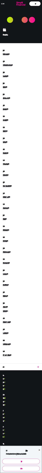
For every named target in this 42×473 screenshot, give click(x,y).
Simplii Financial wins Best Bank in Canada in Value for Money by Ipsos (5, 241)
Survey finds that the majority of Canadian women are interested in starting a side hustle (5, 208)
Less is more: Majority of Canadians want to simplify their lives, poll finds (5, 333)
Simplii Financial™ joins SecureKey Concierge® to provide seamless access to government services (5, 296)
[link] (35, 3)
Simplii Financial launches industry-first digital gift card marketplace (4, 219)
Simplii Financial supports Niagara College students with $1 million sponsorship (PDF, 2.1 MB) (4, 131)
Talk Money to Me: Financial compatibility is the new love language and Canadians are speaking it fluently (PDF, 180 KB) (6, 54)
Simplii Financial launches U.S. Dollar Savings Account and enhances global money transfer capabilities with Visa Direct (5, 230)
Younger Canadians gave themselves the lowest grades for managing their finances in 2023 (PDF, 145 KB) (5, 109)
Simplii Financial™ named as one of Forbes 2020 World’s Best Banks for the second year (5, 285)
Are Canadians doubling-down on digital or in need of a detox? (5, 307)
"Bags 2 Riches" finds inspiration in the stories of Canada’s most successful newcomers (5, 175)
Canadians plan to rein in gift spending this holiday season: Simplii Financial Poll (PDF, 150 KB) (5, 120)
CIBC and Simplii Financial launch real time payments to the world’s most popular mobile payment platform (5, 164)
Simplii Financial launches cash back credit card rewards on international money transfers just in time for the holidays (6, 263)
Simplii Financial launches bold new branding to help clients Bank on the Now (5, 153)
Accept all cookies (21, 468)
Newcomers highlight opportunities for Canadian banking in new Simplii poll (4, 142)
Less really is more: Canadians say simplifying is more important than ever (5, 274)
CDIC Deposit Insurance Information (3, 398)
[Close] (39, 450)
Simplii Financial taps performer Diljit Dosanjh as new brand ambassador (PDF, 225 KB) (4, 87)
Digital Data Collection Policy (3, 405)
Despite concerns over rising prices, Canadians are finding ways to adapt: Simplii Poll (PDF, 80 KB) (5, 76)
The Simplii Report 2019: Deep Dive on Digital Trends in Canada (5, 311)
